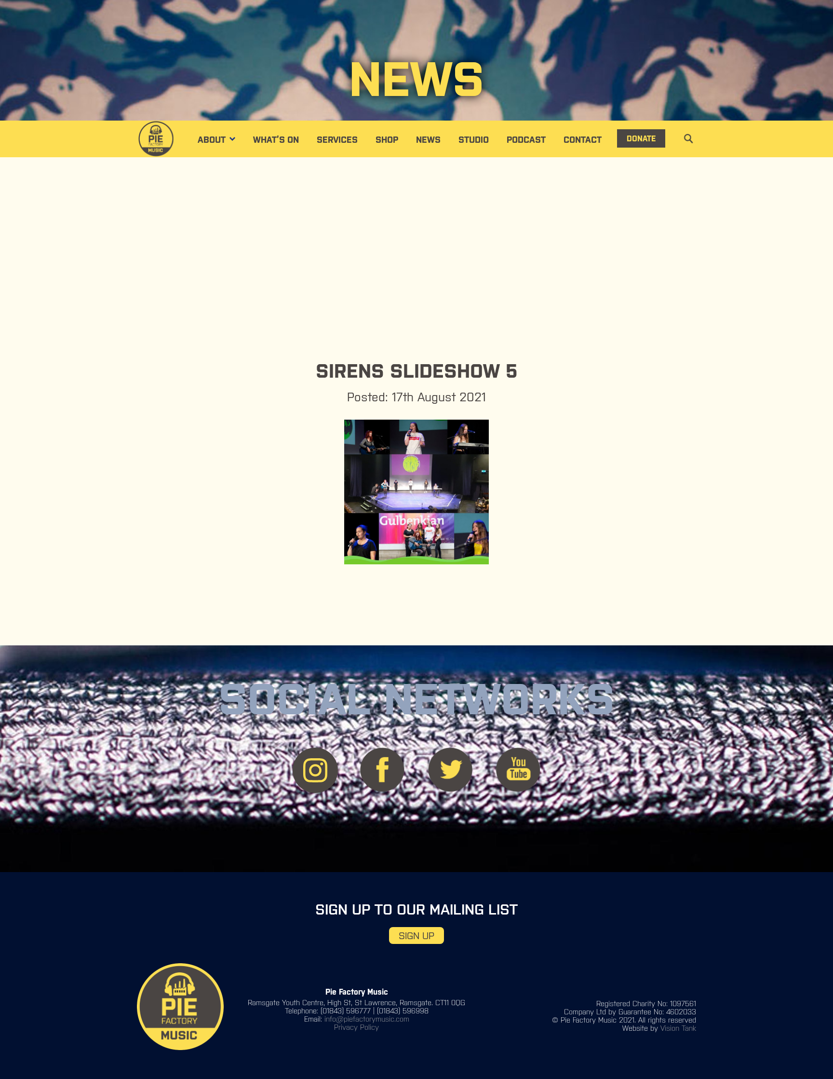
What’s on (276, 140)
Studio (473, 140)
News (428, 140)
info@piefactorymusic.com (366, 1019)
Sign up (416, 935)
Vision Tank (678, 1028)
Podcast (526, 140)
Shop (387, 140)
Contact (583, 140)
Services (337, 140)
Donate (641, 138)
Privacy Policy (356, 1027)
